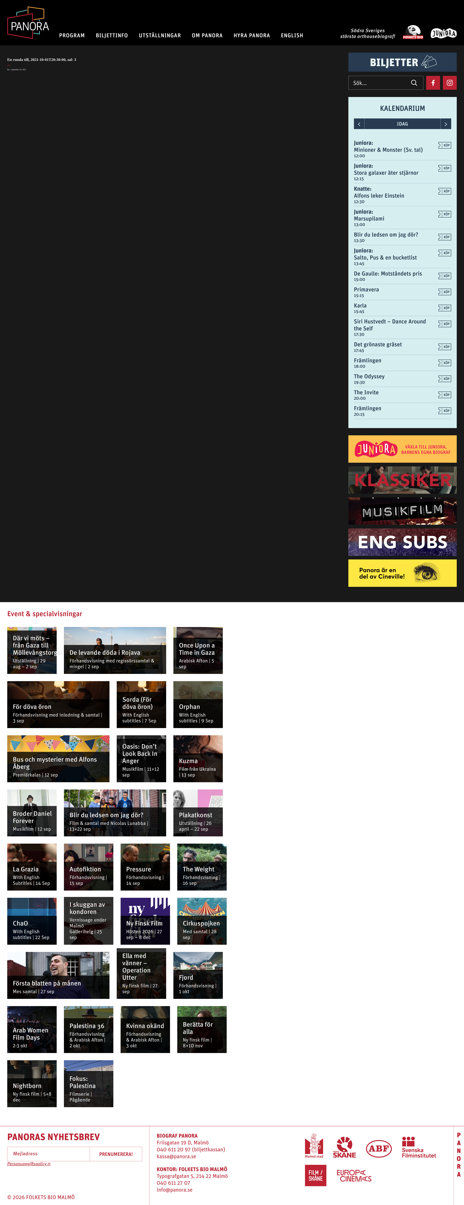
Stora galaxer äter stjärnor (386, 172)
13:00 (359, 224)
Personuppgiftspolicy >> (28, 1164)
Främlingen (367, 360)
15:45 (359, 311)
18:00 (359, 366)
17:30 (359, 334)
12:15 (359, 178)
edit (8, 65)
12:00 (359, 155)
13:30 (359, 240)
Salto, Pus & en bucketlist (385, 257)
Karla (360, 305)
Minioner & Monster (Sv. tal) (388, 149)
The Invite (366, 392)
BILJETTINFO (112, 35)
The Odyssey (369, 376)
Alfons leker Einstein (379, 195)
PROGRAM (72, 35)
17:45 (359, 350)
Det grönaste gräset (378, 344)
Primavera (366, 289)
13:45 (359, 263)
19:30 (359, 382)
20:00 (360, 398)
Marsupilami (369, 218)
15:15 (359, 295)
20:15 (359, 414)
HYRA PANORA (252, 35)
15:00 (359, 279)
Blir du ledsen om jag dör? (386, 234)
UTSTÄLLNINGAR (160, 35)
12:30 (359, 201)
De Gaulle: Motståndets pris (388, 273)
